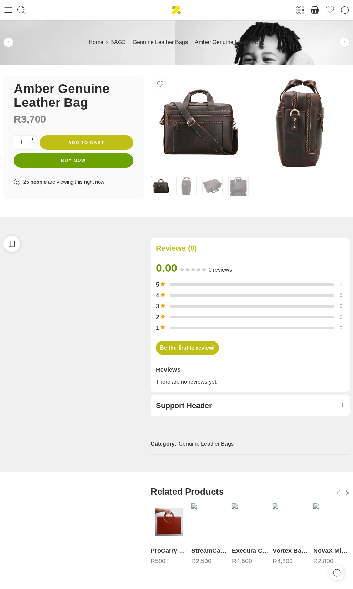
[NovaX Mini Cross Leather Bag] (291, 521)
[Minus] (32, 146)
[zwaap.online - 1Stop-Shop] (176, 10)
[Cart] (315, 10)
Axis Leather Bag (332, 550)
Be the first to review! (187, 348)
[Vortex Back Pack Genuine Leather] (250, 521)
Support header (184, 405)
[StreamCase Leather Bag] (345, 43)
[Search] (21, 10)
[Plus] (32, 139)
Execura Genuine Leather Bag (210, 550)
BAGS (118, 42)
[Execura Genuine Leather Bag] (210, 521)
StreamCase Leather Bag (169, 550)
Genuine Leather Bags (160, 42)
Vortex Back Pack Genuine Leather (250, 550)
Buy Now (73, 160)
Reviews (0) (176, 248)
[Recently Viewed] (336, 572)
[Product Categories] (300, 10)
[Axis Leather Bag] (332, 521)
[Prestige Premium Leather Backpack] (8, 43)
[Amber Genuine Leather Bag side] (302, 123)
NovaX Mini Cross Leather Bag (291, 550)
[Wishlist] (160, 84)
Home (96, 42)
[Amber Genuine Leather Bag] (199, 123)
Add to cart (86, 142)
